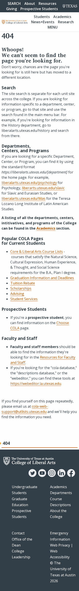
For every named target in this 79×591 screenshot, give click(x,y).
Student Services (24, 298)
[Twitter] (32, 475)
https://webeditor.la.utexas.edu (35, 383)
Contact (18, 533)
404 (6, 443)
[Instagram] (52, 475)
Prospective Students (39, 8)
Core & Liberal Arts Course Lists (36, 251)
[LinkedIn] (61, 475)
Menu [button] (52, 27)
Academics (62, 16)
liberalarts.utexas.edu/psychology (29, 182)
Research (66, 22)
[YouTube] (42, 475)
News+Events (42, 22)
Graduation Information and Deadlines (42, 277)
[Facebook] (71, 475)
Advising (17, 293)
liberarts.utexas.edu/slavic (43, 188)
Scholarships (20, 288)
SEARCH (14, 3)
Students (42, 16)
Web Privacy (60, 545)
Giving (11, 8)
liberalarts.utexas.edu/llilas (23, 198)
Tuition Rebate (22, 283)
